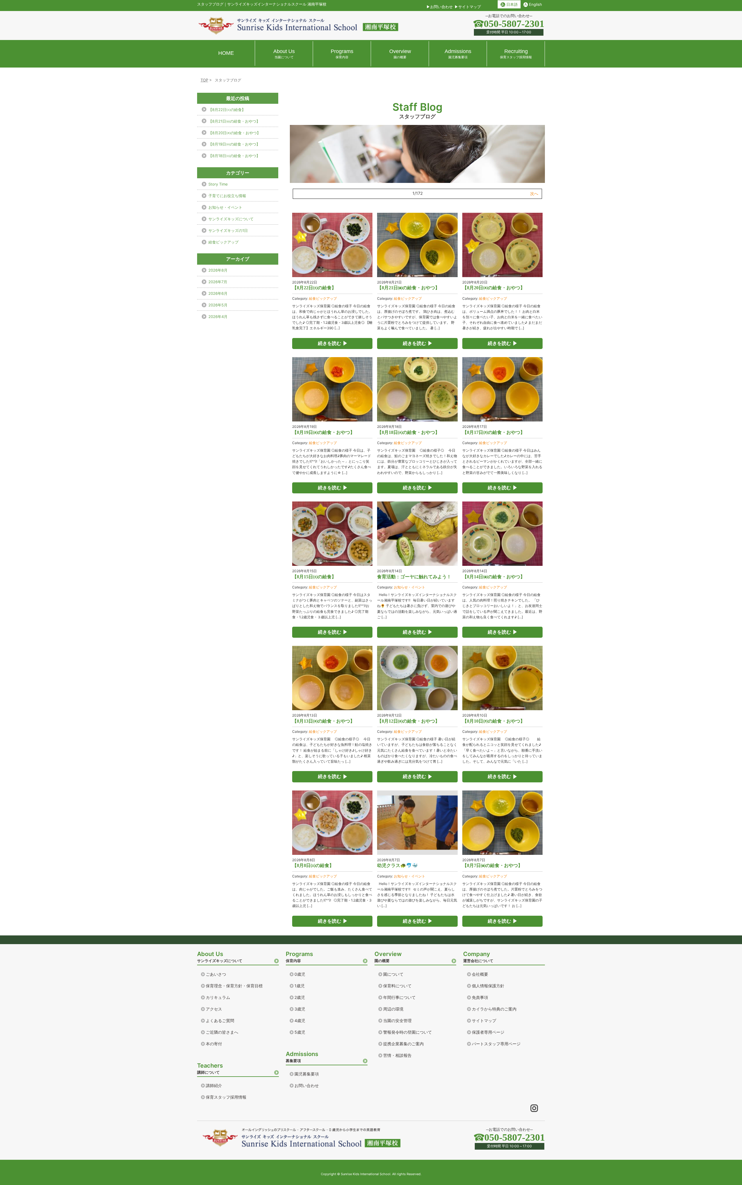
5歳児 (299, 1032)
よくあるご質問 (220, 1020)
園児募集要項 (306, 1073)
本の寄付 (214, 1043)
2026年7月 (217, 281)
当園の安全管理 (397, 1020)
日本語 (509, 4)
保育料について (397, 985)
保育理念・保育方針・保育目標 (234, 985)
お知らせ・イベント (409, 587)
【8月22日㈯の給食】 (226, 109)
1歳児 (299, 985)
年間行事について (399, 997)
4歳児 (299, 1020)
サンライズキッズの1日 (228, 230)
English (533, 4)
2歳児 (299, 997)
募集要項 (302, 1056)
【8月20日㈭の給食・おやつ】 (234, 132)
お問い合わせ (441, 6)
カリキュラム (218, 997)
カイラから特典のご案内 (494, 1008)
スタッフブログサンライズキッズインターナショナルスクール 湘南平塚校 (261, 4)
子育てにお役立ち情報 (227, 195)
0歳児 (299, 974)
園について (393, 974)
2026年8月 (218, 270)
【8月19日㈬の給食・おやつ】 (234, 144)
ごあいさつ (216, 974)
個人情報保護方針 (488, 985)
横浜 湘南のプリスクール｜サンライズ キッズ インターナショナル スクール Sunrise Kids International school (298, 25)
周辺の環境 (393, 1008)
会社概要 (480, 974)
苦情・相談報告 (397, 1055)
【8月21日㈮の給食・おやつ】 (234, 121)
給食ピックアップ (323, 298)
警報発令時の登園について (407, 1032)
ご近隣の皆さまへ (222, 1032)
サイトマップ (469, 6)
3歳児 (299, 1008)
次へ (534, 193)
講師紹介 (214, 1085)
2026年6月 (218, 293)
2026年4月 (218, 316)
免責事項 (480, 997)
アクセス (214, 1008)
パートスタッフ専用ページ (496, 1043)
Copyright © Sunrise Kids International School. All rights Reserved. (371, 1174)
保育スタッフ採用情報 (226, 1097)
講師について (210, 1068)
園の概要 (388, 956)
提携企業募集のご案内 (403, 1043)
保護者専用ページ (488, 1032)
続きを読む (329, 343)
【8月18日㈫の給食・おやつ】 (234, 155)
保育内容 (299, 956)
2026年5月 (218, 305)
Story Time (218, 184)
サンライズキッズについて (231, 219)
